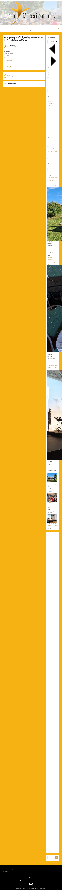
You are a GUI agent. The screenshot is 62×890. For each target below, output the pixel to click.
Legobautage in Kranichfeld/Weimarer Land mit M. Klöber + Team (52, 151)
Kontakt (30, 30)
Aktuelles (8, 27)
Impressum (5, 871)
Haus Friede (50, 246)
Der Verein (26, 27)
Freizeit (49, 255)
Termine (15, 27)
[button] (58, 29)
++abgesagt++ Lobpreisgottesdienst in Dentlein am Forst (23, 39)
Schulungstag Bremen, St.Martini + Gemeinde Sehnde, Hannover (52, 179)
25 (48, 146)
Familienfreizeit (51, 249)
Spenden (51, 27)
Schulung (49, 466)
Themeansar (43, 888)
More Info (49, 257)
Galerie (20, 27)
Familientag (50, 252)
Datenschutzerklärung (8, 869)
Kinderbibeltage (51, 358)
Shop (46, 27)
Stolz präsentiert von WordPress (23, 888)
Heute (48, 54)
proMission (12, 45)
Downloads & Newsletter (37, 27)
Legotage (49, 361)
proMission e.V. (31, 878)
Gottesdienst (9, 60)
